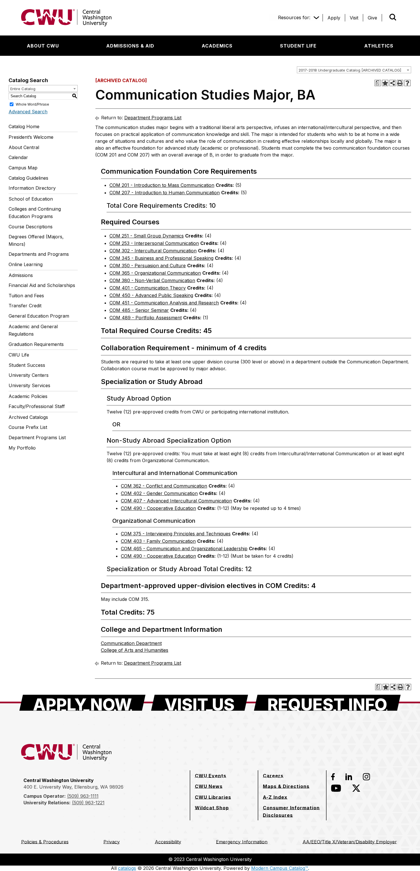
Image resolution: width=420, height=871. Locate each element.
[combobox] (354, 69)
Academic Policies (28, 396)
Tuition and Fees (26, 295)
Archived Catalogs (28, 417)
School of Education (31, 199)
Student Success (27, 365)
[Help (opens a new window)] (407, 83)
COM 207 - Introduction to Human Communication (164, 192)
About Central (24, 147)
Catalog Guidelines (28, 178)
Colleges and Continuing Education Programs (35, 212)
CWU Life (19, 355)
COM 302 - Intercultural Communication (153, 251)
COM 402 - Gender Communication (159, 493)
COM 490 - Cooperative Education (158, 508)
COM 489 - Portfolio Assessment (145, 317)
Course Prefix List (28, 427)
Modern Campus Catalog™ (279, 868)
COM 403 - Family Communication (158, 541)
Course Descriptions (31, 226)
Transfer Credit (25, 305)
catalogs (127, 868)
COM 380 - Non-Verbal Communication (152, 280)
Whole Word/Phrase (32, 104)
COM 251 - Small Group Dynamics (146, 236)
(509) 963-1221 (88, 802)
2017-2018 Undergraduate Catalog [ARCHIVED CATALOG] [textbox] (350, 70)
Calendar (18, 157)
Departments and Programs (39, 254)
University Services (29, 385)
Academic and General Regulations (33, 330)
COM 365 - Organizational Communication (155, 273)
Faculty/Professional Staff (37, 406)
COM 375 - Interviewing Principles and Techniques (176, 534)
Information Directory (32, 188)
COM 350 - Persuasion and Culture (147, 265)
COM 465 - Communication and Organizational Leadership (184, 548)
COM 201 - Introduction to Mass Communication (161, 185)
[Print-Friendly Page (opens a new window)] (400, 83)
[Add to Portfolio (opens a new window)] (385, 83)
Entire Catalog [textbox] (22, 88)
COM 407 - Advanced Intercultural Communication (176, 501)
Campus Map (23, 168)
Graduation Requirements (36, 344)
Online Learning (26, 264)
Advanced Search (28, 111)
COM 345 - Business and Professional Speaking (161, 258)
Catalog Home (24, 126)
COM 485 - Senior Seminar (139, 310)
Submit (385, 18)
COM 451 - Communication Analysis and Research (164, 303)
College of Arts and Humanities (134, 650)
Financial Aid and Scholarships (42, 285)
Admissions (21, 275)
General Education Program (39, 316)
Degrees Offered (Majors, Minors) (36, 240)
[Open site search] (393, 17)
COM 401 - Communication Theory (147, 288)
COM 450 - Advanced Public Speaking (151, 295)
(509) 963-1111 (83, 796)
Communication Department (131, 643)
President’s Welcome (31, 137)
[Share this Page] (392, 83)
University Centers (29, 375)
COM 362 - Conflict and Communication (164, 486)
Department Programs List (37, 437)
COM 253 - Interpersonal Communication (154, 243)
